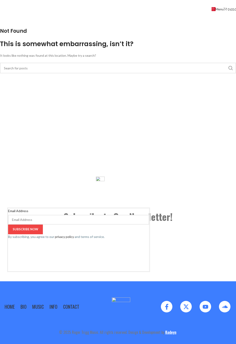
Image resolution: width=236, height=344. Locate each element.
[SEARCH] (230, 68)
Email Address (18, 211)
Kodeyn (170, 332)
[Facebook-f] (166, 306)
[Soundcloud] (224, 306)
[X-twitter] (186, 306)
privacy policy (64, 237)
